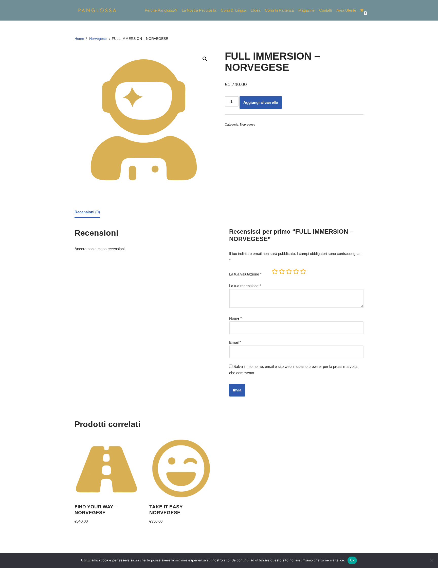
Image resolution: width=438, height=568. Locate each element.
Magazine (306, 10)
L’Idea (255, 10)
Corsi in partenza (279, 10)
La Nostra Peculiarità (199, 10)
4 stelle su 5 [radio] (296, 271)
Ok (352, 560)
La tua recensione (245, 286)
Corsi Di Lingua (233, 10)
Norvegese (98, 39)
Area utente (346, 10)
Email (235, 342)
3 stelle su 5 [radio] (289, 271)
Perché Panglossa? (161, 10)
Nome (235, 318)
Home (79, 39)
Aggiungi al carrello (260, 102)
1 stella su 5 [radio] (275, 271)
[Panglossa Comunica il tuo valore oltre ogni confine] (97, 10)
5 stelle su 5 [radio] (303, 271)
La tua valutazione (245, 274)
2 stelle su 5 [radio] (282, 271)
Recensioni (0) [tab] (87, 212)
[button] (204, 58)
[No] (431, 560)
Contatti (325, 10)
